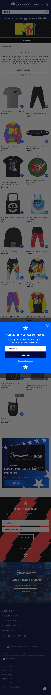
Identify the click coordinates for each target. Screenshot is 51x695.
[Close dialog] (48, 324)
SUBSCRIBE (25, 355)
